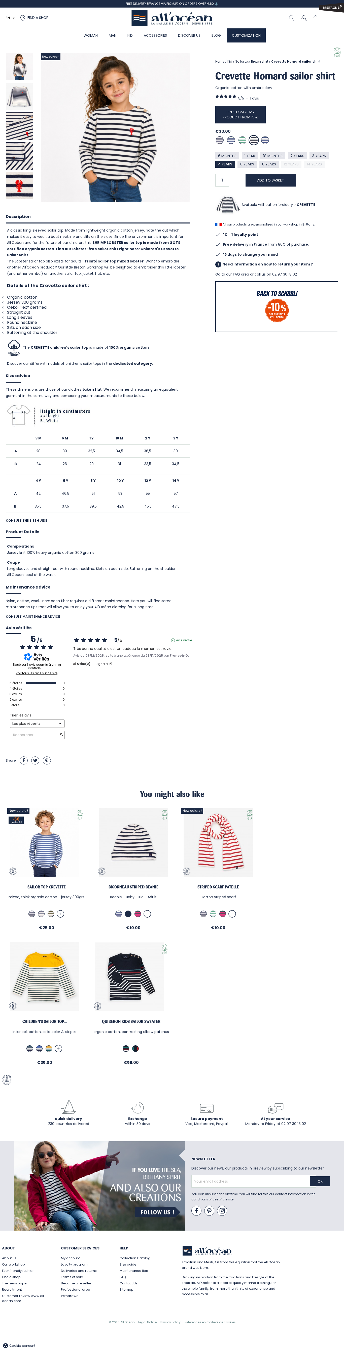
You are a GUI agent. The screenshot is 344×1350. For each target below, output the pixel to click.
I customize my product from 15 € (240, 115)
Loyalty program (74, 1264)
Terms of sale (72, 1277)
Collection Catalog (135, 1258)
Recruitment (12, 1289)
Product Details (22, 532)
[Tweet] (35, 760)
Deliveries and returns (79, 1271)
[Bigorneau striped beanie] (133, 842)
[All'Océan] (172, 18)
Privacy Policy (170, 1322)
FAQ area (241, 274)
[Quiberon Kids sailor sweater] (131, 976)
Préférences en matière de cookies (210, 1322)
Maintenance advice (28, 587)
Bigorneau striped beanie (133, 887)
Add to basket (270, 180)
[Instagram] (222, 1211)
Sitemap (126, 1289)
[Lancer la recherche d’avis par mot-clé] (61, 735)
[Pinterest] (47, 760)
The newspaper (15, 1283)
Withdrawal (70, 1296)
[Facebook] (197, 1211)
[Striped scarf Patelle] (218, 842)
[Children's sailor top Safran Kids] (44, 976)
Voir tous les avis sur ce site (36, 673)
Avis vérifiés (18, 628)
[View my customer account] (303, 17)
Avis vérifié (184, 640)
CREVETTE (306, 204)
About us (9, 1258)
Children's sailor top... (44, 1021)
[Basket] (317, 17)
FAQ (123, 1277)
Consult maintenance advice (33, 616)
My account (70, 1258)
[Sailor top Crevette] (46, 842)
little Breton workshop (84, 267)
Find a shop (11, 1277)
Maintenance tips (134, 1271)
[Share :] (24, 760)
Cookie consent (19, 1345)
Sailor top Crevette (46, 887)
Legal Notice (147, 1322)
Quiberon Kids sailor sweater (131, 1021)
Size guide (128, 1264)
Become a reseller (76, 1283)
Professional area (75, 1289)
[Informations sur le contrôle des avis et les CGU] (60, 665)
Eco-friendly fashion (18, 1271)
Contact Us (128, 1283)
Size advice (18, 376)
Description (18, 216)
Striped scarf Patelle (218, 887)
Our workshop (13, 1264)
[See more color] (60, 914)
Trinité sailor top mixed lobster (114, 261)
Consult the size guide (26, 520)
